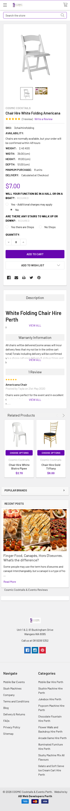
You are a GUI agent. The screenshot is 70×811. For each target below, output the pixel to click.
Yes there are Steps (22, 227)
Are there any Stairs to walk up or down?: (32, 218)
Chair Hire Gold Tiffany (50, 466)
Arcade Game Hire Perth (52, 738)
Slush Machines (12, 688)
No (17, 209)
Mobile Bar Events (14, 682)
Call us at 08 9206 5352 (35, 640)
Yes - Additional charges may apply (31, 204)
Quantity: (13, 234)
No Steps (50, 227)
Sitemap (8, 733)
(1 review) (27, 119)
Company (9, 695)
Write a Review (43, 119)
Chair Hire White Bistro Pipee (19, 466)
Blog (6, 707)
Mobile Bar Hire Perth (50, 682)
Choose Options (19, 452)
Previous (57, 415)
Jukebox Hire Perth (49, 699)
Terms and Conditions (16, 701)
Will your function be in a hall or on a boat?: (34, 196)
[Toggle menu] (5, 5)
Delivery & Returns (14, 714)
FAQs (6, 720)
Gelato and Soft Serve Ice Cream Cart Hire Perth (51, 770)
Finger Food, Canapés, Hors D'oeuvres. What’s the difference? (33, 557)
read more (9, 581)
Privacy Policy (11, 727)
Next (63, 415)
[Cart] (66, 5)
